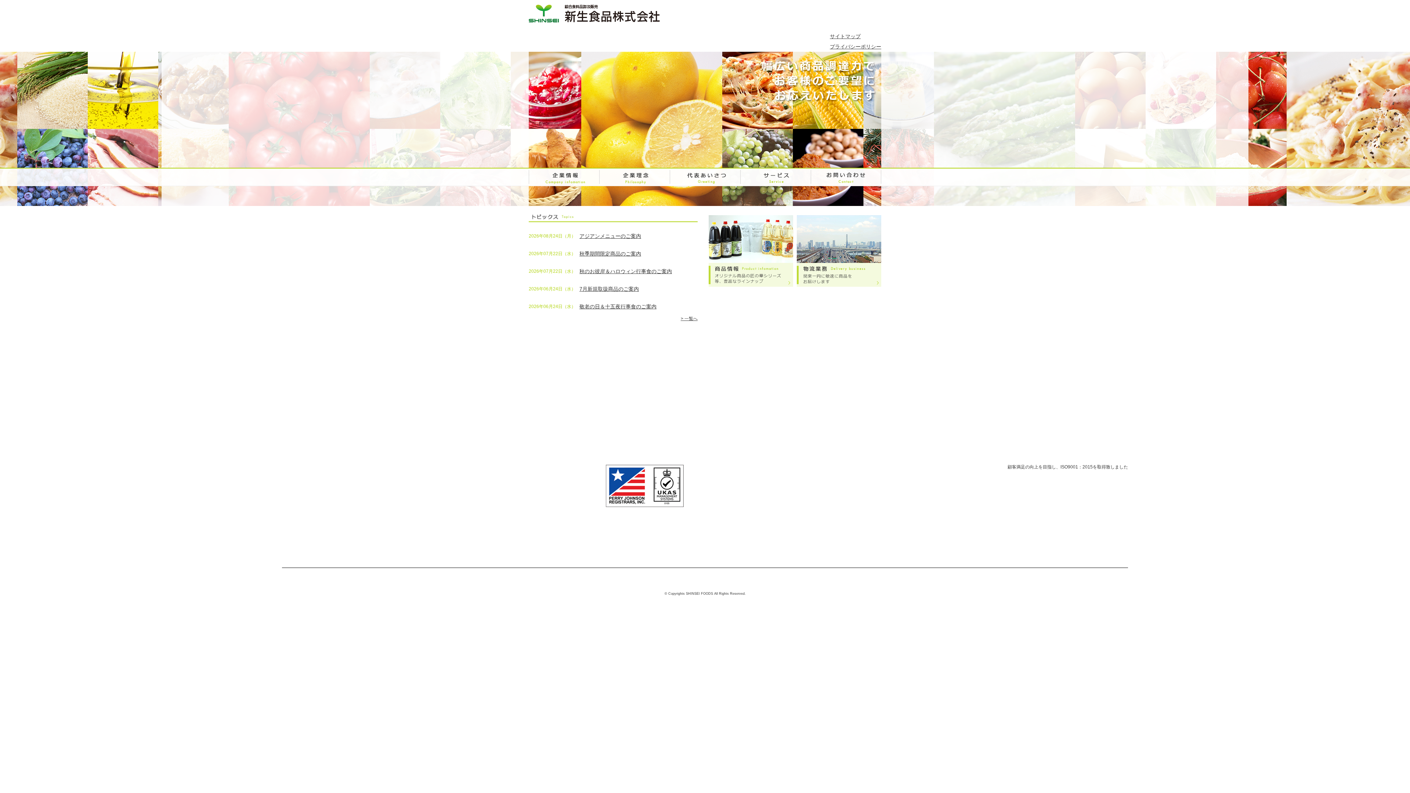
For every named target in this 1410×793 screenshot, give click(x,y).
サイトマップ (845, 36)
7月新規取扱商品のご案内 (609, 289)
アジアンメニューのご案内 (610, 236)
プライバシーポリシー (855, 47)
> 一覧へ (689, 318)
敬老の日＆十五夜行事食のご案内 (618, 306)
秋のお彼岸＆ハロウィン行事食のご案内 (625, 271)
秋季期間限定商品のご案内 (610, 254)
